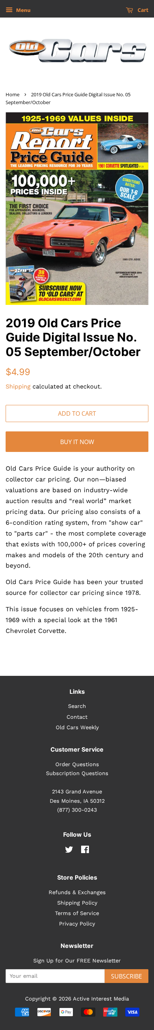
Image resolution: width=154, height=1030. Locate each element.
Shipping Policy (77, 903)
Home (12, 94)
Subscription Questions (77, 773)
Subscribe (126, 976)
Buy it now (77, 442)
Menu (23, 10)
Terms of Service (77, 913)
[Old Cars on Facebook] (85, 851)
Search (77, 706)
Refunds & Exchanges (77, 892)
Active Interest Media (101, 999)
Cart (142, 9)
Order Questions (77, 764)
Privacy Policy (77, 924)
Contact (77, 717)
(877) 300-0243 (77, 810)
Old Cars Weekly (77, 727)
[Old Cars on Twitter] (69, 851)
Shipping (18, 386)
